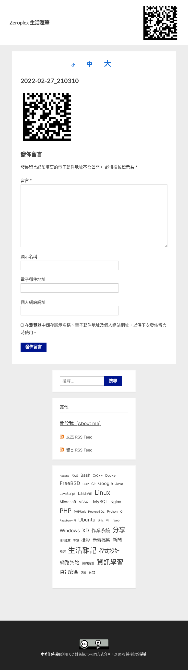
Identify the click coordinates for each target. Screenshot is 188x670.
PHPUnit (80, 511)
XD (85, 530)
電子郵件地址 (33, 279)
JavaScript (67, 494)
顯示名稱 (29, 256)
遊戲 (83, 572)
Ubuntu (86, 520)
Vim (108, 520)
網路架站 (69, 563)
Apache (64, 475)
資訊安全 (69, 572)
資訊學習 (110, 562)
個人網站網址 (33, 302)
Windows (70, 530)
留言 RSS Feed (78, 450)
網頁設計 (88, 563)
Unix (101, 520)
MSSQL (85, 502)
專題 (76, 540)
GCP (85, 484)
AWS (75, 475)
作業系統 (100, 530)
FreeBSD (70, 483)
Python (112, 511)
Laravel (85, 493)
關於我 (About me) (80, 423)
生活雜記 (82, 550)
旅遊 (63, 552)
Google (105, 483)
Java (119, 484)
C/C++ (98, 475)
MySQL (100, 501)
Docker (111, 475)
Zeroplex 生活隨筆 (29, 22)
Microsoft (68, 502)
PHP (65, 510)
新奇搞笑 (101, 540)
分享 (119, 530)
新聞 (117, 540)
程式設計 (109, 551)
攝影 (85, 540)
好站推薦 (65, 540)
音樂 (92, 572)
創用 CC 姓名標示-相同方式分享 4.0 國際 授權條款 (100, 654)
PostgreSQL (96, 511)
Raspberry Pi (68, 520)
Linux (102, 492)
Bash (85, 475)
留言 (26, 180)
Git (93, 484)
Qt (121, 511)
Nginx (115, 501)
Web (116, 520)
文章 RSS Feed (78, 437)
